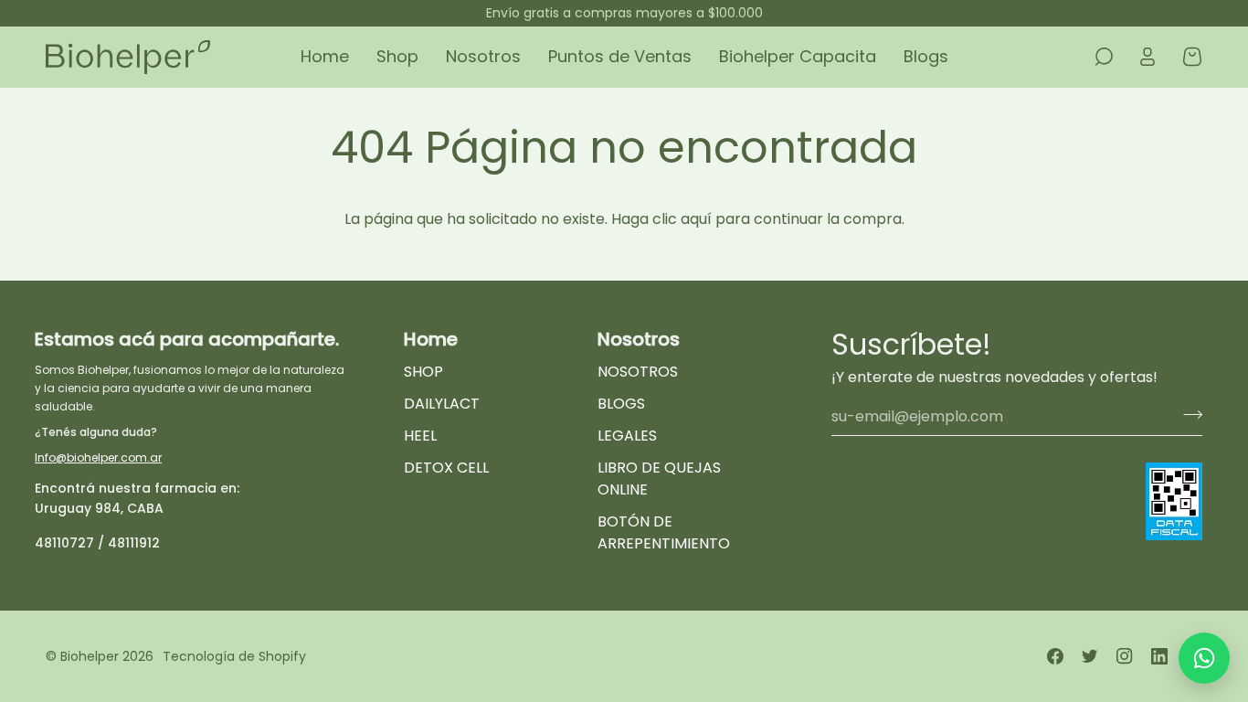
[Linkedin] (1159, 656)
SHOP (423, 371)
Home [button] (431, 339)
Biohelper (89, 656)
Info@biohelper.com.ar (98, 457)
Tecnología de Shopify (234, 656)
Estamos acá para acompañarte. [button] (187, 339)
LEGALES (627, 435)
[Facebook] (1055, 656)
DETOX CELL (446, 467)
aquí (696, 218)
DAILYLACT (442, 403)
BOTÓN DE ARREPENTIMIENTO (664, 532)
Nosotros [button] (639, 339)
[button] (397, 57)
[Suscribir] (1187, 414)
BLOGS (621, 403)
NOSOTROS (638, 371)
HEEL (420, 435)
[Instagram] (1124, 656)
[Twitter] (1090, 656)
